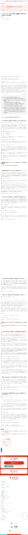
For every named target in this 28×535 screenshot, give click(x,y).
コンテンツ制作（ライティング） (5, 498)
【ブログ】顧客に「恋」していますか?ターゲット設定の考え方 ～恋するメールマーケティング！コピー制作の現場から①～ (14, 432)
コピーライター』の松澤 (20, 91)
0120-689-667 (15, 471)
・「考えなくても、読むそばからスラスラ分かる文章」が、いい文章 (13, 106)
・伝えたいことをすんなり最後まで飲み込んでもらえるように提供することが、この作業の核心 (15, 112)
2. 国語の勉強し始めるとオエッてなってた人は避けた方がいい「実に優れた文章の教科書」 (15, 100)
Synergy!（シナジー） (4, 483)
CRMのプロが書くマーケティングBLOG (3, 517)
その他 (5, 18)
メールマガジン (3, 515)
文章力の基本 (13, 172)
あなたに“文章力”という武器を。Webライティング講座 (8, 125)
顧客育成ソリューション (4, 494)
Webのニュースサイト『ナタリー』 (5, 339)
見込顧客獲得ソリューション (4, 492)
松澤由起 (8, 18)
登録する (6, 445)
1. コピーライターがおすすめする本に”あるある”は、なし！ (12, 97)
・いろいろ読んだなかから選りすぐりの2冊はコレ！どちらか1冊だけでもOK (14, 98)
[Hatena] (6, 450)
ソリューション (4, 489)
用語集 (2, 514)
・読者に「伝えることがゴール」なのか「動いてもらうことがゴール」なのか (14, 110)
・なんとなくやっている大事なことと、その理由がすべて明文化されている (14, 103)
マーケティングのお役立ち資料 (4, 512)
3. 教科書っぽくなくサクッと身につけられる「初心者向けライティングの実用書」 (15, 107)
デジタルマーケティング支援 (4, 486)
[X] (6, 449)
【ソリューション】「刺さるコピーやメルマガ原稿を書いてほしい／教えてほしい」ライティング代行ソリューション (14, 434)
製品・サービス (4, 481)
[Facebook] (6, 448)
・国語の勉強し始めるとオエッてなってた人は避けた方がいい (12, 102)
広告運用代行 (2, 499)
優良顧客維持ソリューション (4, 495)
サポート (3, 505)
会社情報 (3, 519)
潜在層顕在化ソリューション (4, 491)
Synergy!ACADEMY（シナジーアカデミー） (6, 511)
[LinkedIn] (6, 451)
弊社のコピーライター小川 (8, 76)
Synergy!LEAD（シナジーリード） (5, 484)
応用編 (23, 82)
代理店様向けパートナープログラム (5, 487)
